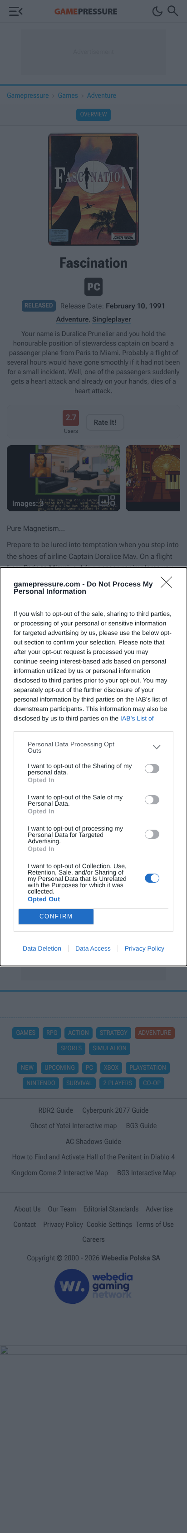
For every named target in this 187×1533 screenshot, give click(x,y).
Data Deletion (42, 948)
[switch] (152, 768)
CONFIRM (56, 916)
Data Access (93, 948)
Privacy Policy (144, 948)
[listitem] (93, 747)
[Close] (169, 585)
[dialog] (93, 766)
